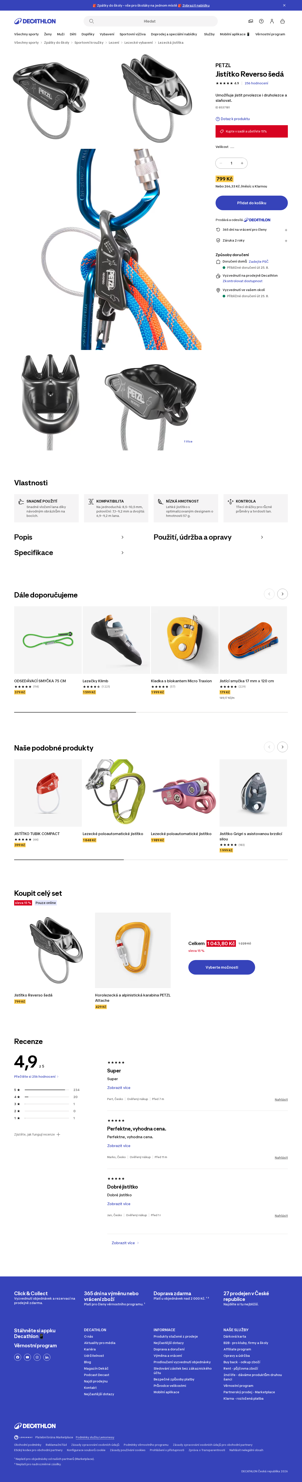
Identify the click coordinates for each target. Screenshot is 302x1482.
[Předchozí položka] (269, 594)
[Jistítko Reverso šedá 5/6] (151, 400)
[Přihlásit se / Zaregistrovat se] (272, 21)
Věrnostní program (270, 34)
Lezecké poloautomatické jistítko (113, 834)
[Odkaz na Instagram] (37, 1357)
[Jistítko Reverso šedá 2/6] (50, 98)
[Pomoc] (261, 21)
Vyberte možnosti (222, 967)
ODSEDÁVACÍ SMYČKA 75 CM (40, 681)
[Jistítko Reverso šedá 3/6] (100, 249)
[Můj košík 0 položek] (282, 21)
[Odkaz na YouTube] (27, 1357)
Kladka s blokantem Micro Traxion (181, 681)
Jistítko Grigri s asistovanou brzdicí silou (251, 836)
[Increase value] (242, 163)
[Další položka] (282, 594)
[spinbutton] (231, 163)
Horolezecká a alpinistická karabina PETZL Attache (133, 998)
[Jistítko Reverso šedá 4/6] (50, 400)
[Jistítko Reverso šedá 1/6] (151, 98)
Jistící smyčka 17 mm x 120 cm (247, 681)
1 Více (188, 441)
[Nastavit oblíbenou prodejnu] (250, 21)
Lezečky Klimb (96, 681)
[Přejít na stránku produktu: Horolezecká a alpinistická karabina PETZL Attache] (133, 950)
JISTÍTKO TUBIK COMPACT (37, 834)
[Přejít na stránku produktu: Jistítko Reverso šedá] (52, 950)
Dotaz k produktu (235, 119)
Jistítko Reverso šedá (33, 995)
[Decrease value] (221, 163)
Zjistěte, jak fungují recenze (34, 1134)
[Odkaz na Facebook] (17, 1357)
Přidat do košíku (251, 203)
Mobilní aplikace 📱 (235, 34)
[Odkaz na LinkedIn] (46, 1357)
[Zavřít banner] (284, 5)
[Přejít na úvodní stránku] (35, 21)
